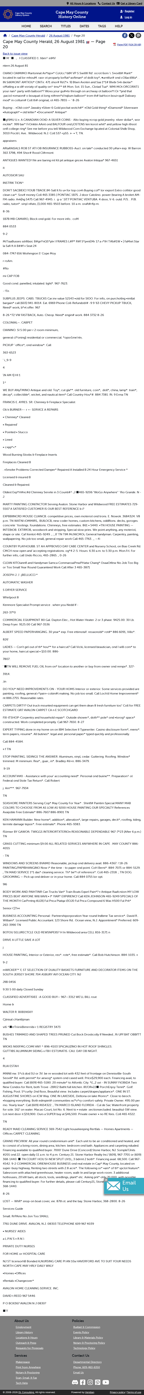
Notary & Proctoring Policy (89, 1342)
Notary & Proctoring (28, 1372)
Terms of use (134, 1392)
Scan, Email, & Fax (26, 1377)
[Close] (106, 1180)
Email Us (78, 1372)
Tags (102, 26)
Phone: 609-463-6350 (86, 1367)
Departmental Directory (87, 1362)
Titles (66, 26)
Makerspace (23, 1362)
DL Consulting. (26, 1392)
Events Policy (81, 1332)
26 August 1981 (59, 35)
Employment (23, 1327)
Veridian (89, 1392)
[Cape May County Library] (5, 36)
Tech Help (22, 1383)
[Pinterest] (97, 1382)
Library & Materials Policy (88, 1337)
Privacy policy (117, 1392)
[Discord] (75, 1382)
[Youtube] (105, 1382)
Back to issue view (15, 53)
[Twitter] (131, 35)
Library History (24, 1332)
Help (119, 26)
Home (26, 26)
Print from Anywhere (28, 1367)
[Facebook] (125, 35)
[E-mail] (138, 35)
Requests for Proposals (29, 1348)
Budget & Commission (86, 1327)
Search (46, 26)
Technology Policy (84, 1348)
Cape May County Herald (28, 35)
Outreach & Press (26, 1342)
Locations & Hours (27, 1337)
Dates (84, 26)
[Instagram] (90, 1382)
